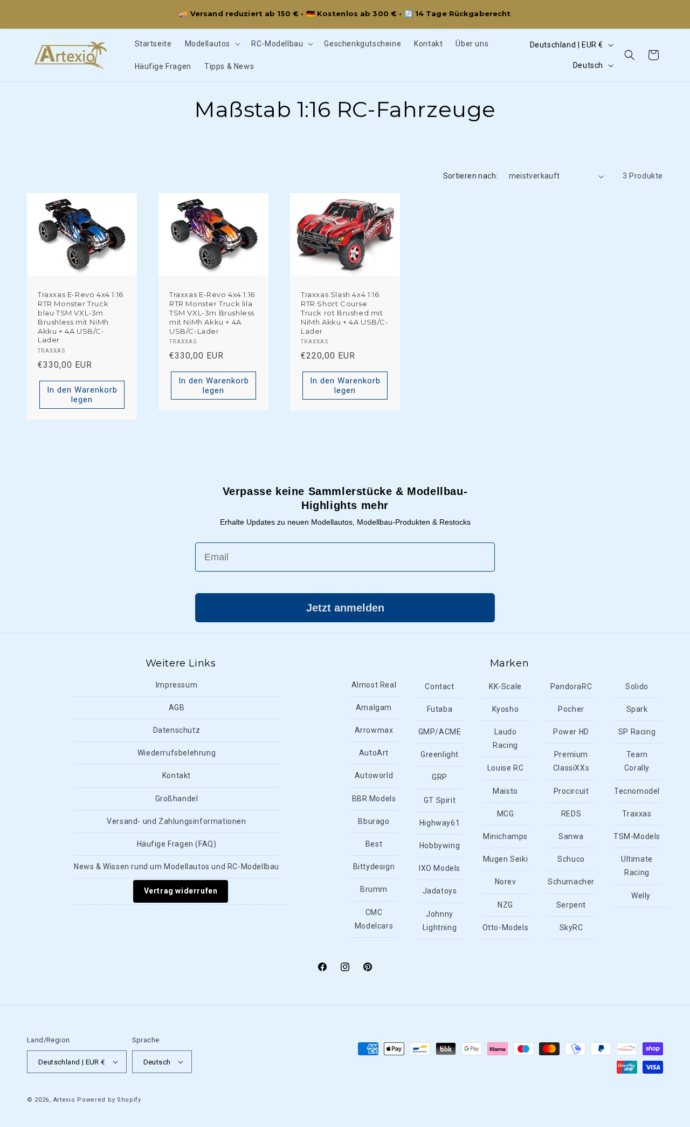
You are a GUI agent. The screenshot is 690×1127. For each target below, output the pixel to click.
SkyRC (571, 927)
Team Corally (637, 761)
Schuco (571, 859)
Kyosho (505, 709)
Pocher (571, 709)
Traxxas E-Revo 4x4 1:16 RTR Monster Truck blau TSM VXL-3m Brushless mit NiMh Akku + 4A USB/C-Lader (80, 317)
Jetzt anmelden (345, 608)
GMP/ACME (439, 731)
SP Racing (637, 731)
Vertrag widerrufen (181, 891)
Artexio (64, 1099)
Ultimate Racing (637, 866)
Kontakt (176, 775)
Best (373, 844)
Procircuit (571, 791)
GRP (439, 777)
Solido (636, 686)
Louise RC (505, 768)
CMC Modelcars (374, 919)
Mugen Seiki (505, 859)
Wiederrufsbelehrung (176, 752)
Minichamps (505, 836)
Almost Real (374, 685)
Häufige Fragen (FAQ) (177, 844)
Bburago (373, 821)
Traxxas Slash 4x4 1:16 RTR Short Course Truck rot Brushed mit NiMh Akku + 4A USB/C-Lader (345, 312)
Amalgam (374, 707)
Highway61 (439, 823)
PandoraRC (571, 686)
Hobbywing (439, 845)
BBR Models (374, 798)
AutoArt (374, 752)
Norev (505, 881)
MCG (505, 813)
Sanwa (571, 836)
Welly (641, 895)
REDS (571, 813)
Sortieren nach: (470, 175)
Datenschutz (177, 730)
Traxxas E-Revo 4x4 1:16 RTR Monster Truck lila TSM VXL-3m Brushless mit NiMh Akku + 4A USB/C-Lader (212, 312)
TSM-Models (636, 836)
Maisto (505, 791)
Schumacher (571, 881)
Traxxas (636, 813)
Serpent (571, 905)
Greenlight (439, 754)
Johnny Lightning (440, 921)
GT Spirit (440, 800)
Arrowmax (374, 730)
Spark (637, 709)
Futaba (440, 709)
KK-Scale (505, 686)
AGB (177, 707)
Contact (439, 686)
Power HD (571, 731)
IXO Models (439, 868)
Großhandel (176, 798)
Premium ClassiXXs (571, 761)
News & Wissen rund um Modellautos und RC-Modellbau (176, 866)
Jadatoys (440, 891)
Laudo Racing (505, 738)
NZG (505, 905)
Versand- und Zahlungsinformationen (176, 821)
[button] (211, 43)
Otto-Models (505, 927)
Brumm (374, 889)
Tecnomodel (637, 791)
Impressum (176, 685)
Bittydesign (374, 866)
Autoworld (374, 775)
